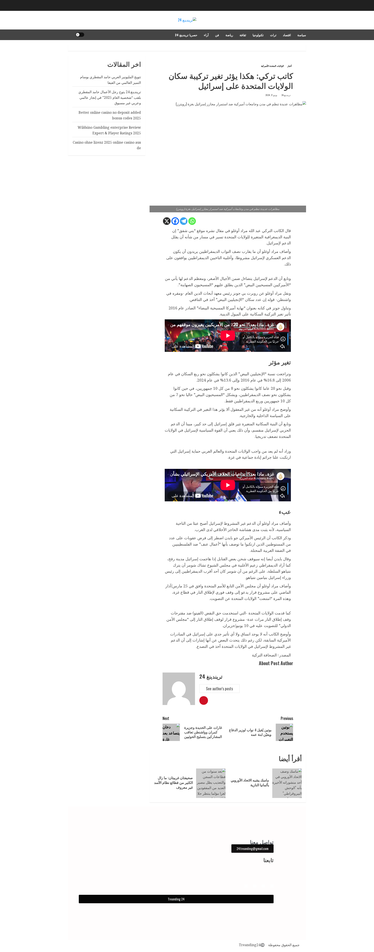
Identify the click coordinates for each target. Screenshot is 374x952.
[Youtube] (254, 886)
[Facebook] (175, 221)
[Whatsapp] (192, 221)
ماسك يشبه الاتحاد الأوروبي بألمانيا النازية (250, 782)
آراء (206, 34)
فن (217, 34)
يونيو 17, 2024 (271, 95)
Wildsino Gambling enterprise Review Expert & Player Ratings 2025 (109, 130)
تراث (273, 34)
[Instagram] (263, 886)
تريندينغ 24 (286, 95)
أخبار (289, 65)
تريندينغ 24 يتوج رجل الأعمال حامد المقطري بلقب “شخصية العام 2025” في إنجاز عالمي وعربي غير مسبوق (109, 97)
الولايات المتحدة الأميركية (272, 65)
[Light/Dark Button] (80, 34)
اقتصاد (287, 34)
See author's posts (219, 688)
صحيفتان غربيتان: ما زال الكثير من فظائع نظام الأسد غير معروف (173, 782)
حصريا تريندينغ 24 (186, 34)
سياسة (301, 34)
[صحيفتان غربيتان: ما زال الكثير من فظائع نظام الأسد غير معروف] (211, 783)
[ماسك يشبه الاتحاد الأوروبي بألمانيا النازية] (287, 783)
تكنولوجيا (258, 34)
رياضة (229, 34)
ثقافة (243, 34)
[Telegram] (183, 221)
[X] (167, 221)
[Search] (70, 35)
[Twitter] (246, 886)
